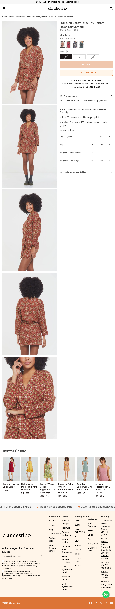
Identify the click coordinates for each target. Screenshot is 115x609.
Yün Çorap (93, 543)
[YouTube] (111, 603)
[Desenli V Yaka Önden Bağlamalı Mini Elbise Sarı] (66, 468)
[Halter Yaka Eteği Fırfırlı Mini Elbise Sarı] (29, 468)
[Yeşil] (81, 44)
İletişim (52, 525)
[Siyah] (75, 44)
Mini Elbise (20, 17)
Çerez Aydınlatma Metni (67, 587)
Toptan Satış (52, 539)
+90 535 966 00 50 (106, 566)
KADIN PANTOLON (80, 531)
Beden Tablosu (65, 541)
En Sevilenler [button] (92, 517)
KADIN (77, 520)
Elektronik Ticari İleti (10, 565)
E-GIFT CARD (78, 559)
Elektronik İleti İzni (66, 578)
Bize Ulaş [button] (105, 516)
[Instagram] (106, 603)
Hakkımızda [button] (54, 516)
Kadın (4, 17)
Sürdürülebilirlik (56, 533)
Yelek (90, 530)
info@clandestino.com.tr (106, 587)
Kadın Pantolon (92, 524)
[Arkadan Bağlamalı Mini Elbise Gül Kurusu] (103, 468)
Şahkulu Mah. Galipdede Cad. (106, 545)
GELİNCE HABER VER (86, 72)
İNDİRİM (78, 565)
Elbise (11, 17)
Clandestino (14, 603)
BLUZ (77, 536)
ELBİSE (77, 525)
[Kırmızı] (68, 44)
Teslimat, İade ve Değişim (75, 172)
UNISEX (78, 549)
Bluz (90, 539)
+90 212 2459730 (105, 576)
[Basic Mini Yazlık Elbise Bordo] (11, 468)
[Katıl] (39, 555)
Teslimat (66, 528)
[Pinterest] (101, 603)
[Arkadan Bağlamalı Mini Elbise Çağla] (85, 468)
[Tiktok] (96, 603)
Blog (51, 529)
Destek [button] (65, 516)
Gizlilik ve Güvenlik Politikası (66, 559)
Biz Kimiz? (53, 520)
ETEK (77, 541)
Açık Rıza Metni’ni (25, 576)
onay (35, 565)
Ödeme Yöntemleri (67, 533)
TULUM (78, 545)
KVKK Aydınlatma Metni (67, 569)
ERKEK (77, 554)
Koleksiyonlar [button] (81, 516)
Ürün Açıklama (70, 96)
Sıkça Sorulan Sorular (52, 548)
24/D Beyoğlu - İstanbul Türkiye (106, 554)
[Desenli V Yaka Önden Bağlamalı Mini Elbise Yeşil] (48, 468)
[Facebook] (90, 603)
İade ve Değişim (65, 522)
